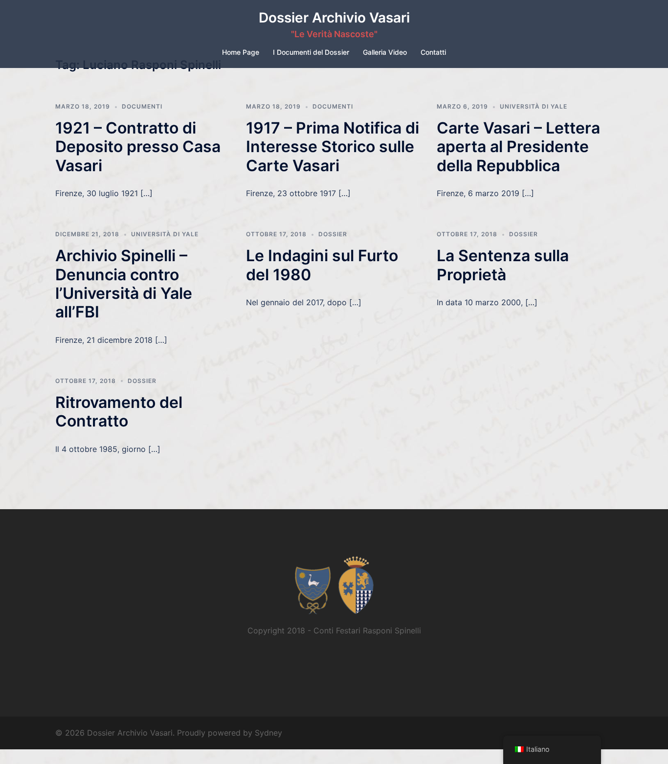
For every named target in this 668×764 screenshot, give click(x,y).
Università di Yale (533, 106)
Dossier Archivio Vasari (334, 17)
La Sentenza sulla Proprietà (503, 265)
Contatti (433, 52)
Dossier (332, 234)
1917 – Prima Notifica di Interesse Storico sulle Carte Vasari (332, 146)
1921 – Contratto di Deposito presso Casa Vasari (138, 146)
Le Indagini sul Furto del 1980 (322, 265)
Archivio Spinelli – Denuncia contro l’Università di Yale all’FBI (123, 283)
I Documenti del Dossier (311, 52)
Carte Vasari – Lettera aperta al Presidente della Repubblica (518, 146)
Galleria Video (385, 52)
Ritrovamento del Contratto (118, 411)
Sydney (268, 733)
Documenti (142, 106)
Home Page (240, 52)
